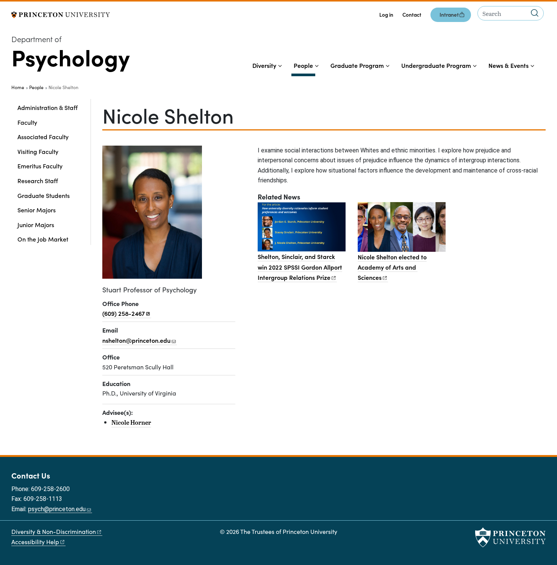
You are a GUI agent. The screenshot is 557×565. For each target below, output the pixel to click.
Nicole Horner (131, 422)
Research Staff (37, 180)
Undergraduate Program (436, 65)
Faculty (27, 122)
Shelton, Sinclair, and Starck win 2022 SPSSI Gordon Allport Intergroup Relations (300, 266)
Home (17, 87)
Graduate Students (43, 195)
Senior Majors (36, 210)
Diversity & (53, 531)
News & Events (508, 65)
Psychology (70, 56)
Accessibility (35, 542)
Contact (411, 14)
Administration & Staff (47, 107)
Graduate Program (357, 65)
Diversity (264, 65)
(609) (123, 313)
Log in (386, 14)
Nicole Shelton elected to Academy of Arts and (392, 267)
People (304, 65)
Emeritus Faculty (40, 166)
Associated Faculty (43, 136)
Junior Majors (35, 224)
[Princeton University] (60, 13)
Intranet (449, 14)
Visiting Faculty (37, 151)
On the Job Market (42, 239)
